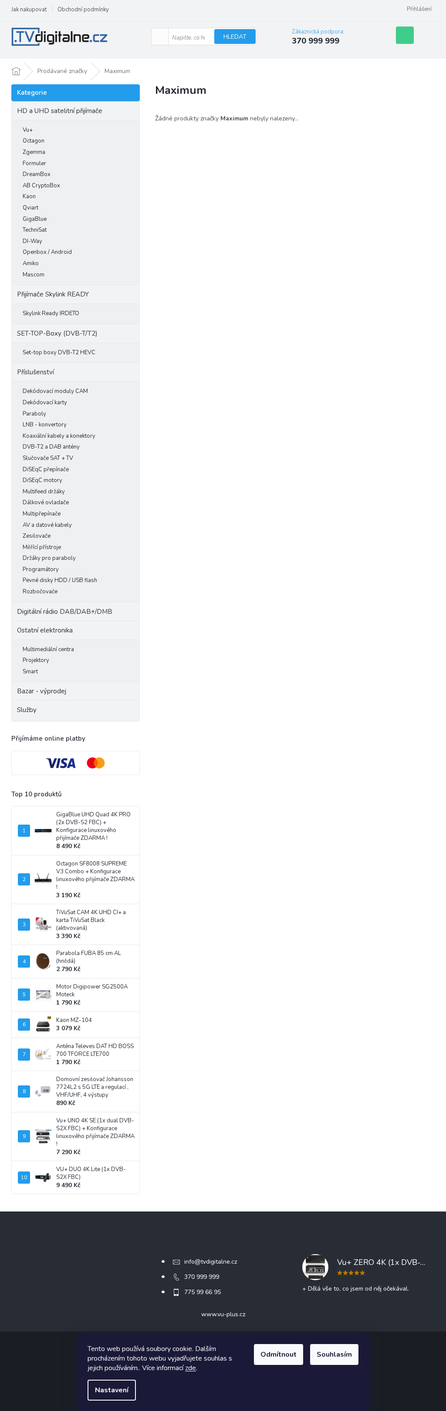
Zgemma (34, 152)
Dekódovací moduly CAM (55, 391)
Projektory (36, 660)
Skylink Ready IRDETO (51, 313)
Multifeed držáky (44, 492)
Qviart (30, 208)
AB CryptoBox (41, 186)
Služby (27, 710)
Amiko (31, 263)
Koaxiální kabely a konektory (59, 436)
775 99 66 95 (202, 1292)
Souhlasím (334, 1354)
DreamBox (37, 174)
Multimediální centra (48, 649)
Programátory (41, 569)
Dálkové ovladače (46, 502)
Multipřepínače (42, 514)
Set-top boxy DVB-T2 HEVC (59, 352)
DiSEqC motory (42, 480)
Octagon (33, 141)
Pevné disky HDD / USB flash (60, 580)
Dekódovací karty (45, 402)
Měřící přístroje (42, 547)
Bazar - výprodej (41, 691)
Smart (30, 672)
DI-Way (32, 241)
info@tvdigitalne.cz (210, 1262)
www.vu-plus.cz (223, 1314)
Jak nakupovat (29, 9)
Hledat (235, 37)
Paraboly (34, 414)
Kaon (29, 196)
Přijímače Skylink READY (53, 294)
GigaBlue (35, 219)
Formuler (34, 163)
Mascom (33, 275)
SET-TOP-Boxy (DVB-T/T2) (57, 333)
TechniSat (35, 230)
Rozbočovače (40, 592)
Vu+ (28, 130)
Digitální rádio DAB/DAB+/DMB (64, 611)
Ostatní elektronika (45, 630)
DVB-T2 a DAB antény (51, 447)
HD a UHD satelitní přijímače (59, 110)
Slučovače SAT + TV (48, 458)
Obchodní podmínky (83, 9)
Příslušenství (35, 372)
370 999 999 (201, 1277)
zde (190, 1368)
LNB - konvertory (45, 425)
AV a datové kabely (47, 525)
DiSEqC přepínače (46, 469)
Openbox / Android (47, 252)
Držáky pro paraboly (49, 558)
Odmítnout (278, 1354)
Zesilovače (37, 536)
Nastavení (111, 1390)
